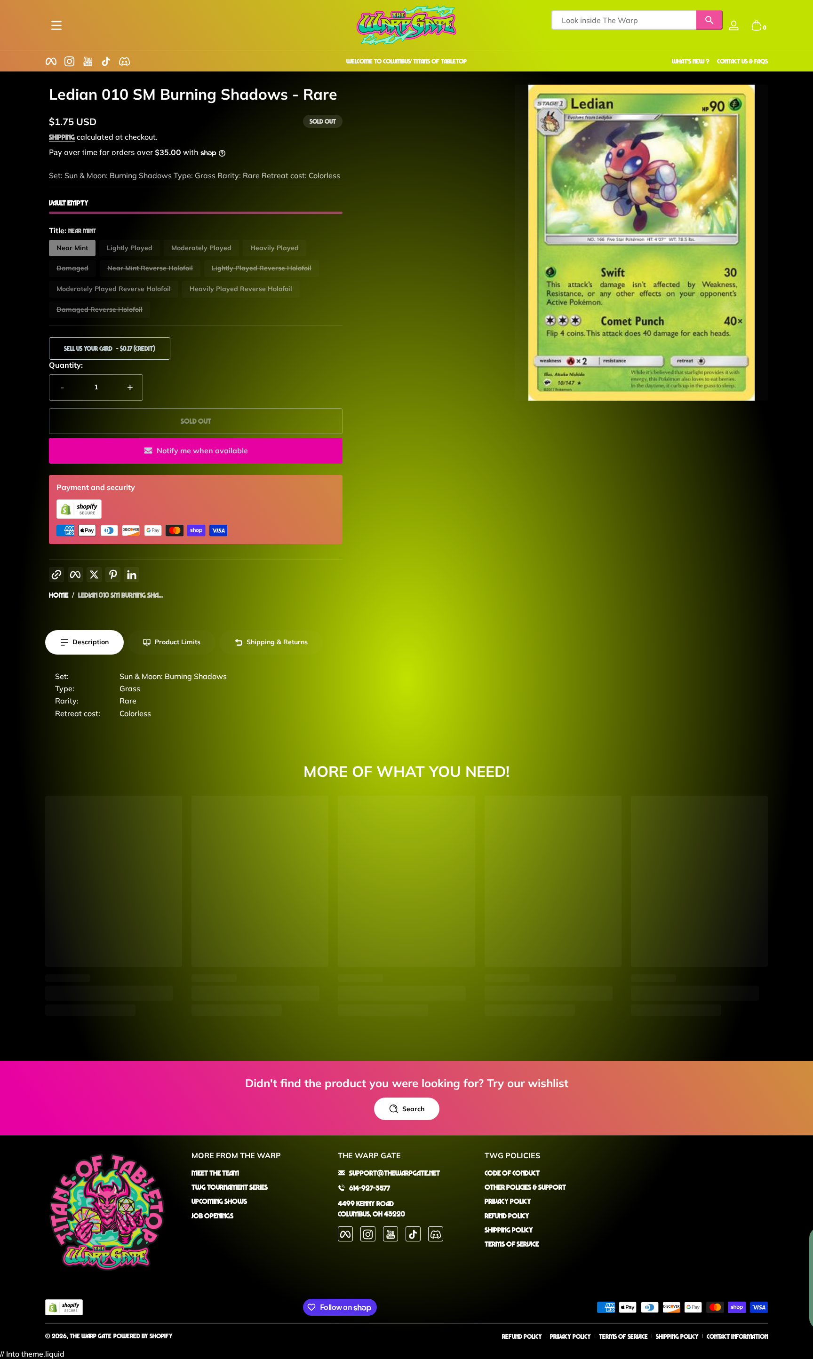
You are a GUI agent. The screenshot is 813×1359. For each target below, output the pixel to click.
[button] (756, 25)
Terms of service (623, 1336)
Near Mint (72, 248)
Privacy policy (570, 1336)
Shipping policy (677, 1336)
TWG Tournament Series (229, 1187)
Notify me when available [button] (202, 450)
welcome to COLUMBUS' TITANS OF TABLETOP (406, 61)
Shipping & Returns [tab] (277, 642)
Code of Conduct (512, 1172)
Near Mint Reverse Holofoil (150, 268)
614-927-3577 (369, 1188)
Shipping (62, 137)
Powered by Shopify (143, 1336)
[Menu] (56, 25)
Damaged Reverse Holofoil (99, 309)
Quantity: (66, 365)
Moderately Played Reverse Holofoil (113, 288)
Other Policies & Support (525, 1187)
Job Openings (212, 1215)
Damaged (72, 268)
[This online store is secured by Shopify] (79, 516)
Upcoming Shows (219, 1201)
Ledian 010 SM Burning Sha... (120, 595)
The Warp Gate (91, 1336)
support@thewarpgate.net (394, 1172)
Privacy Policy (508, 1201)
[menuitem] (259, 1173)
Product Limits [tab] (177, 642)
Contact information (737, 1336)
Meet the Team (215, 1172)
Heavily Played (274, 248)
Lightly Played (129, 248)
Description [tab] (90, 642)
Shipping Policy (509, 1229)
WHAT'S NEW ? (690, 61)
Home (58, 595)
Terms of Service (512, 1244)
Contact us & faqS (742, 61)
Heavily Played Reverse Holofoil (241, 288)
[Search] (709, 20)
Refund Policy (507, 1215)
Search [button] (413, 1109)
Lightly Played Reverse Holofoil (261, 268)
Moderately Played (201, 248)
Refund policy (522, 1336)
